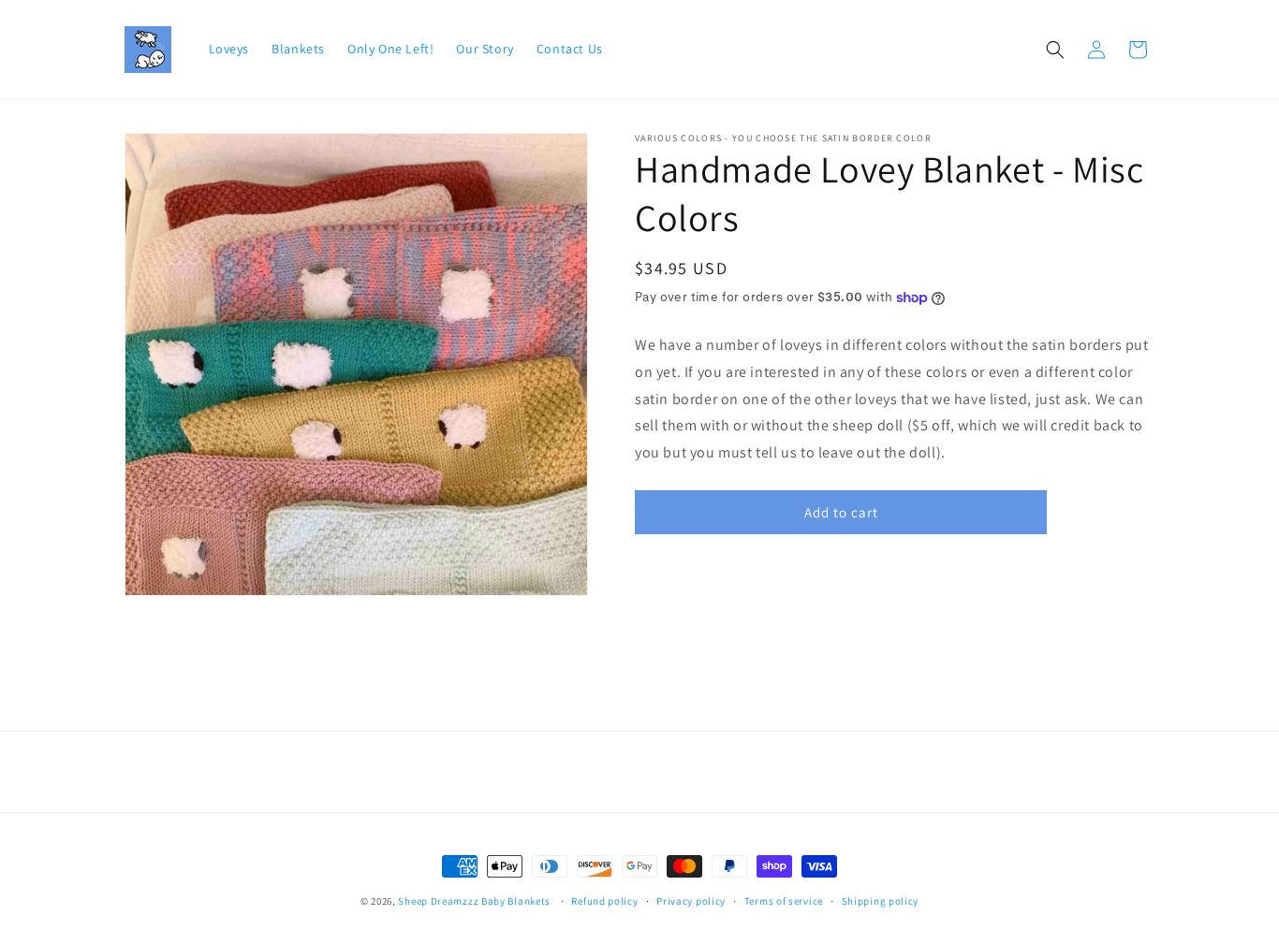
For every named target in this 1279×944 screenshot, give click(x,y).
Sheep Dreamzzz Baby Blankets (474, 901)
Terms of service (783, 901)
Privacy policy (691, 901)
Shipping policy (880, 901)
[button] (1055, 49)
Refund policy (604, 901)
